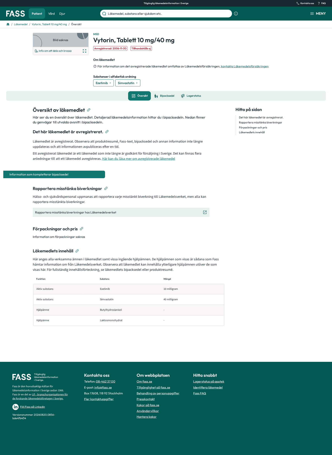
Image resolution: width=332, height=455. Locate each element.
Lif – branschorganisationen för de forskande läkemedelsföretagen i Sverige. (40, 397)
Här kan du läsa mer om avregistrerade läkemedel (138, 158)
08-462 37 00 (105, 381)
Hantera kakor (147, 417)
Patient (37, 13)
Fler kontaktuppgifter (99, 399)
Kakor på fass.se (148, 405)
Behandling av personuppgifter (158, 393)
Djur (62, 13)
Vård (51, 13)
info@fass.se (103, 387)
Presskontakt (146, 399)
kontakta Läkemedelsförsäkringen (245, 66)
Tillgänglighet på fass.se (153, 387)
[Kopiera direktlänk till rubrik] (88, 110)
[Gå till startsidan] (15, 13)
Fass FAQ (199, 393)
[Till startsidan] (8, 24)
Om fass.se (144, 381)
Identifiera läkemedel (208, 387)
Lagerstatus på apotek (208, 381)
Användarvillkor (148, 411)
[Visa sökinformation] (236, 13)
